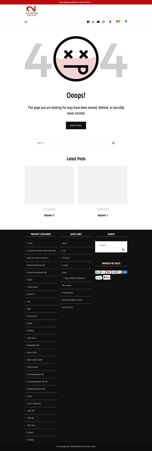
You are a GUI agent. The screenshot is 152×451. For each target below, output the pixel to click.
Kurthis (30, 323)
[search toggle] (126, 21)
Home (64, 272)
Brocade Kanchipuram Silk (37, 272)
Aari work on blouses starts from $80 (41, 250)
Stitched (30, 432)
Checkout (65, 258)
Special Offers (67, 307)
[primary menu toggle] (26, 22)
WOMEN (30, 440)
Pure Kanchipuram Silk (35, 374)
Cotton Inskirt (32, 287)
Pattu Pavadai (32, 367)
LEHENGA (30, 330)
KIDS (29, 309)
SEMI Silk (30, 418)
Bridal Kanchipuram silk (36, 265)
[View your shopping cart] (117, 21)
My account (66, 285)
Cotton (29, 280)
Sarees (29, 396)
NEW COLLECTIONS (34, 360)
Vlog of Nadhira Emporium (75, 278)
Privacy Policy (67, 292)
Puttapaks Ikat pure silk (36, 389)
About (64, 243)
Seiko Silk (30, 411)
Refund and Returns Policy (72, 300)
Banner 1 (103, 215)
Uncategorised (49, 209)
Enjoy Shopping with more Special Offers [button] (74, 2)
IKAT (29, 301)
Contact (65, 265)
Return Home (76, 125)
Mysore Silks (32, 352)
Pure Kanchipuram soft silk (37, 381)
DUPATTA (31, 294)
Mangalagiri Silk (33, 345)
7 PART (30, 243)
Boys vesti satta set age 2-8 (37, 258)
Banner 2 (49, 215)
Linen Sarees (32, 338)
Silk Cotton (31, 425)
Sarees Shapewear (34, 403)
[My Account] (110, 21)
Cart (63, 250)
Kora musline (32, 316)
